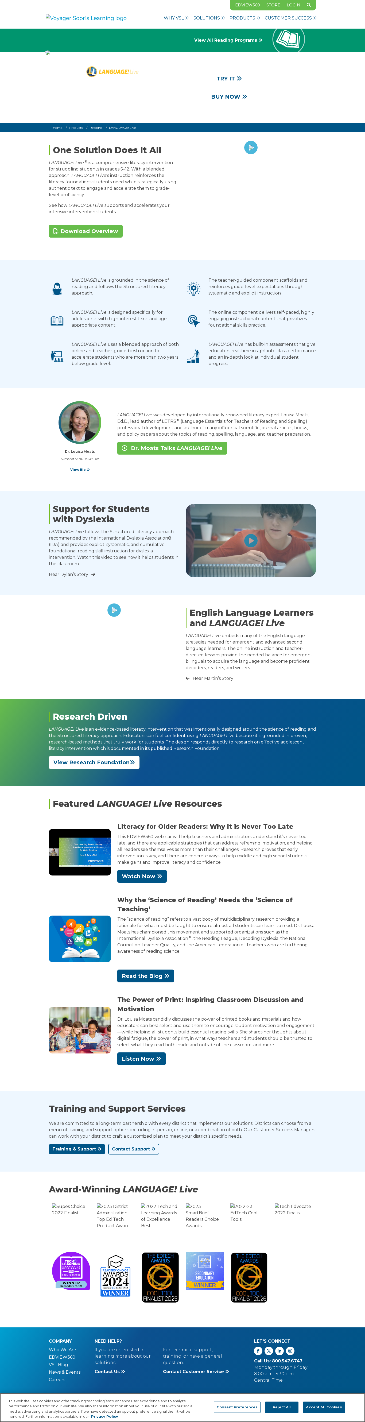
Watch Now (139, 876)
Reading (96, 128)
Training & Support (74, 1149)
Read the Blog (143, 976)
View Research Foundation (91, 762)
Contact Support (131, 1149)
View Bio (78, 470)
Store (273, 4)
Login (293, 4)
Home (57, 128)
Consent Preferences (237, 1407)
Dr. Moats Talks (176, 448)
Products (76, 128)
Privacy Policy (104, 1416)
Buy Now (226, 97)
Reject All (282, 1407)
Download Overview (88, 231)
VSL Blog (58, 1364)
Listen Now (139, 1059)
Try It (226, 78)
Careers (57, 1379)
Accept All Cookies (324, 1407)
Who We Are (62, 1349)
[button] (176, 18)
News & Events (64, 1372)
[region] (182, 1407)
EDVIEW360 (247, 4)
